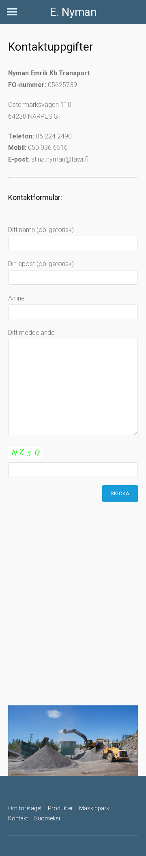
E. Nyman (73, 12)
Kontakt (18, 818)
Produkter (60, 808)
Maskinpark (94, 808)
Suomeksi (47, 818)
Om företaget (25, 808)
